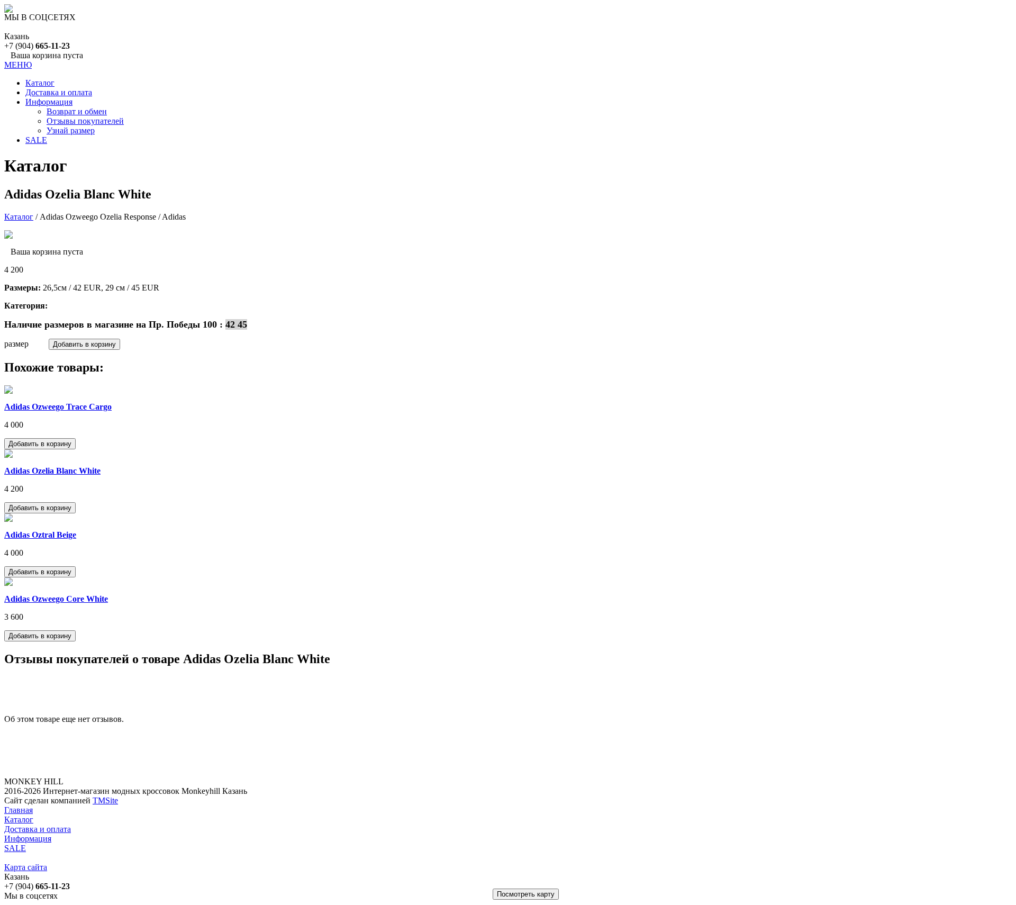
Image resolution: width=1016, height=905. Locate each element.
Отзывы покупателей (85, 120)
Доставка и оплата (58, 92)
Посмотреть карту (526, 894)
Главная (18, 810)
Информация (48, 101)
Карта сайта (25, 867)
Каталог (40, 82)
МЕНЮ (18, 64)
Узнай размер (71, 130)
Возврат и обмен (77, 111)
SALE (36, 139)
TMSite (105, 800)
